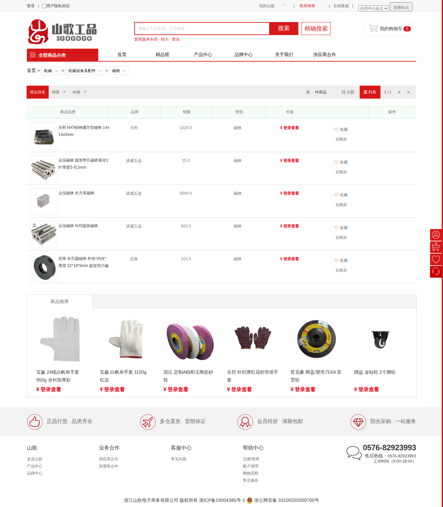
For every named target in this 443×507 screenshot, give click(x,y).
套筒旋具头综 (146, 39)
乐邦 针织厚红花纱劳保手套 (252, 375)
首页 (121, 54)
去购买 (341, 139)
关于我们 (284, 54)
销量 (56, 92)
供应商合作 (324, 54)
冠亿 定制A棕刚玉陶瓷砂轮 (188, 375)
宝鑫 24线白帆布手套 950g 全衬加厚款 (57, 375)
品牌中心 (243, 54)
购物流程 (250, 473)
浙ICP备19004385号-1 (222, 500)
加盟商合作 (108, 466)
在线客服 (341, 6)
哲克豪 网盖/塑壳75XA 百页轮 (316, 375)
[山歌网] (70, 31)
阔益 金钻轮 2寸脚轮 (375, 372)
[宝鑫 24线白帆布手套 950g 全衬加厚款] (62, 340)
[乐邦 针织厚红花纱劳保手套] (253, 340)
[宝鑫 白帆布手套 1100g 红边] (126, 340)
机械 (48, 70)
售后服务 (250, 480)
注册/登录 (251, 459)
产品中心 (203, 54)
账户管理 (250, 466)
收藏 (344, 129)
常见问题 (178, 459)
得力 (165, 39)
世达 (176, 39)
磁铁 (116, 70)
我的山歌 (267, 6)
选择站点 (401, 7)
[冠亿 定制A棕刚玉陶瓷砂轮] (189, 340)
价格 (76, 92)
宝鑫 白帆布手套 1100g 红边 (123, 375)
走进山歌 (34, 459)
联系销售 (307, 6)
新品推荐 (60, 301)
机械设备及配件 (82, 70)
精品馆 (162, 54)
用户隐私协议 (58, 6)
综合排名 (37, 92)
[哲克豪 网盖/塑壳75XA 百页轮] (316, 340)
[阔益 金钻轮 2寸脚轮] (380, 340)
